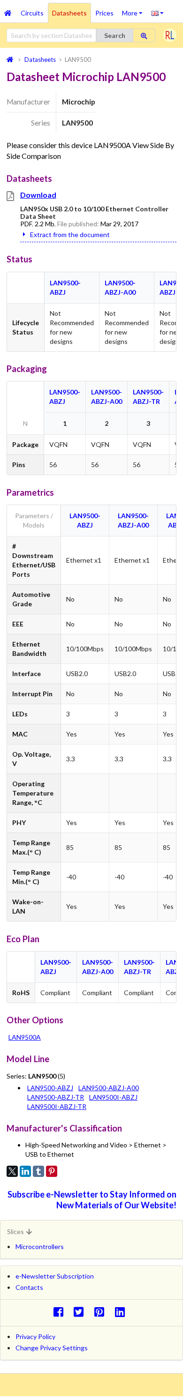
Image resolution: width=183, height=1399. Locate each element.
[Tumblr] (38, 1171)
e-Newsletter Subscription (54, 1276)
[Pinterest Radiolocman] (102, 1311)
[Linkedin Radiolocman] (122, 1311)
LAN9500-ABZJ (50, 1088)
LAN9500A (24, 1037)
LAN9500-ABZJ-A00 (108, 1088)
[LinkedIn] (25, 1171)
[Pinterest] (51, 1171)
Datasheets (69, 13)
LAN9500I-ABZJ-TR (56, 1106)
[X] (12, 1171)
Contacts (29, 1287)
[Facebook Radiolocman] (61, 1311)
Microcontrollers (39, 1246)
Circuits (32, 13)
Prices (104, 13)
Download (38, 194)
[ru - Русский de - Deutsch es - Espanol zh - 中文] (157, 12)
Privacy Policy (35, 1336)
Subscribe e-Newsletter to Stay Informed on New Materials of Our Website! (92, 1199)
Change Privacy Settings (51, 1348)
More (134, 10)
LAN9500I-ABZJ (113, 1097)
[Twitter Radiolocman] (81, 1311)
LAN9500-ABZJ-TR (55, 1097)
